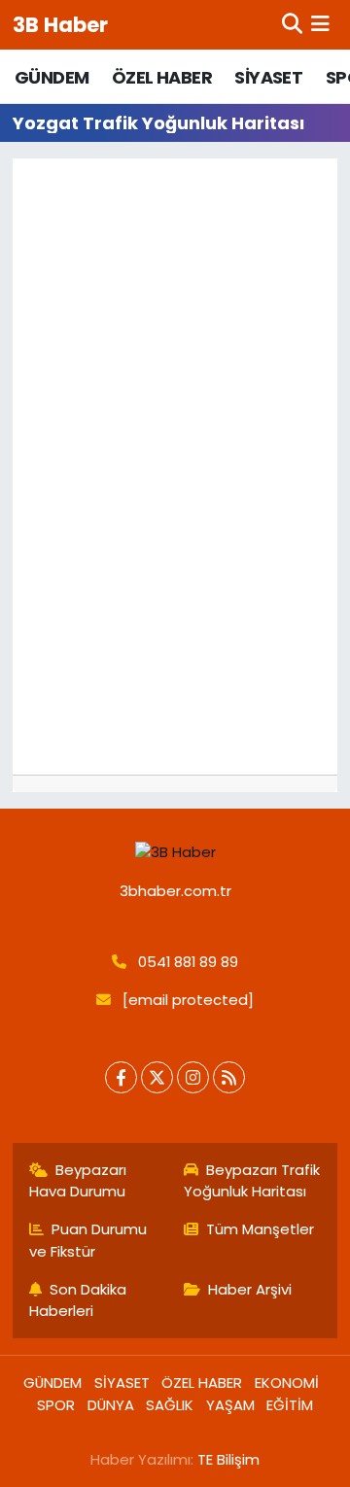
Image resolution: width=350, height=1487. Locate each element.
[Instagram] (193, 1077)
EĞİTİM (289, 1405)
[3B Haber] (175, 853)
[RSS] (229, 1077)
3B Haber (60, 25)
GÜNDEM (51, 77)
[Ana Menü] (320, 24)
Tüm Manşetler (260, 1229)
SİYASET (268, 77)
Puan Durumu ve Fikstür (88, 1240)
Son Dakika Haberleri (78, 1300)
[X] (157, 1077)
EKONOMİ (287, 1382)
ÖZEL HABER (162, 77)
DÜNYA (111, 1405)
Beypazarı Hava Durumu (78, 1180)
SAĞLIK (169, 1405)
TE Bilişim (228, 1459)
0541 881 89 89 (188, 961)
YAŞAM (230, 1405)
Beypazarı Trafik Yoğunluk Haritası (252, 1180)
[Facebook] (121, 1077)
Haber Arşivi (250, 1289)
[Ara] (292, 24)
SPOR (56, 1405)
